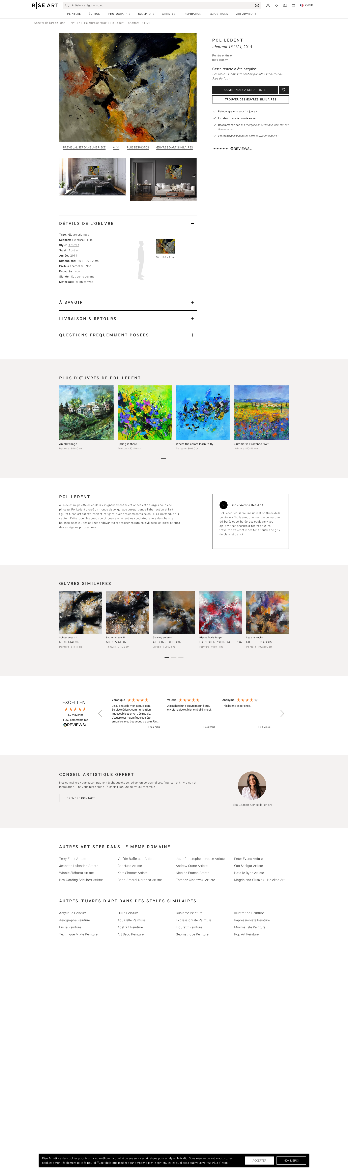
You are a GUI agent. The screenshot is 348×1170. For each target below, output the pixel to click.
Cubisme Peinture (189, 913)
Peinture (74, 13)
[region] (191, 713)
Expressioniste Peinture (193, 920)
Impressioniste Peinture (252, 920)
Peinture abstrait (95, 22)
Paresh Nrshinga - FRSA (220, 642)
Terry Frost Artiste (72, 859)
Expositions (218, 13)
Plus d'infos (220, 1162)
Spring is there (127, 444)
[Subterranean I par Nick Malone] (80, 612)
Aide (116, 147)
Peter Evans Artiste (248, 859)
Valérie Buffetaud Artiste (136, 859)
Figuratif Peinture (189, 927)
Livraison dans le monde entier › (237, 118)
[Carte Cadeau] (285, 5)
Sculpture (146, 13)
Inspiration (192, 13)
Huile (89, 239)
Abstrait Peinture (130, 927)
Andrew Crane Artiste (191, 866)
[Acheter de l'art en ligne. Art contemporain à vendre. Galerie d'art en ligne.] (45, 5)
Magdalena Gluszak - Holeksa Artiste (262, 880)
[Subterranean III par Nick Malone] (127, 612)
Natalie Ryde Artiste (249, 873)
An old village (68, 444)
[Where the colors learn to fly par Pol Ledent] (203, 412)
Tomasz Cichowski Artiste (195, 880)
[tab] (128, 223)
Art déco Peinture (131, 934)
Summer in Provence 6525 (251, 444)
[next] (284, 413)
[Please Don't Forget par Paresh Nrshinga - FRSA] (220, 612)
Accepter (259, 1160)
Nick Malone (70, 642)
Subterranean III (115, 637)
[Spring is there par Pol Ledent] (145, 412)
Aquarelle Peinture (131, 920)
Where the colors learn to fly (194, 444)
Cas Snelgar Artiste (248, 866)
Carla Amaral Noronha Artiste (140, 880)
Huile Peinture (128, 913)
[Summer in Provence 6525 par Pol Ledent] (261, 412)
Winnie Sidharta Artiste (76, 873)
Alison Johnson (167, 642)
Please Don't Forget (210, 637)
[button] (100, 713)
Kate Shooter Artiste (133, 873)
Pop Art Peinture (246, 934)
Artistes (168, 13)
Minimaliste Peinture (249, 927)
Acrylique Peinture (73, 913)
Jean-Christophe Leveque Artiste (200, 859)
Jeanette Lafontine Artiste (78, 866)
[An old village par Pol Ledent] (86, 412)
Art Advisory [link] (246, 13)
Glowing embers (162, 637)
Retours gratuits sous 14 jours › (237, 111)
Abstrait (73, 245)
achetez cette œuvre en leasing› (248, 135)
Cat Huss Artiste (130, 866)
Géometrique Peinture (192, 934)
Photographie (119, 13)
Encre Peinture (70, 927)
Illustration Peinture (249, 913)
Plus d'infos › (220, 78)
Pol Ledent (117, 22)
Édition (94, 13)
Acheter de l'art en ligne (49, 22)
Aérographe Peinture (74, 920)
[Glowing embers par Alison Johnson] (174, 612)
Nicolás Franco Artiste (192, 873)
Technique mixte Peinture (78, 934)
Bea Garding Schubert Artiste (81, 880)
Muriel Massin (259, 642)
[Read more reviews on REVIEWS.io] (75, 725)
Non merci (291, 1160)
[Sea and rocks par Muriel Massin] (267, 612)
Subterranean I (68, 637)
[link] (257, 5)
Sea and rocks (254, 637)
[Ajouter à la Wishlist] (284, 90)
